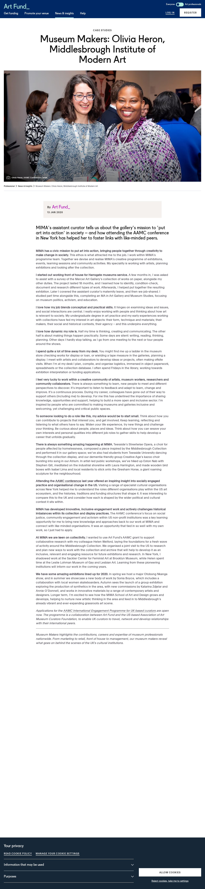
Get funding (11, 13)
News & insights (64, 13)
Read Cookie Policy (18, 853)
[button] (190, 12)
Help (83, 13)
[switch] (180, 4)
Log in (170, 12)
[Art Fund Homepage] (16, 6)
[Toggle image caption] (9, 177)
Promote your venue (37, 13)
